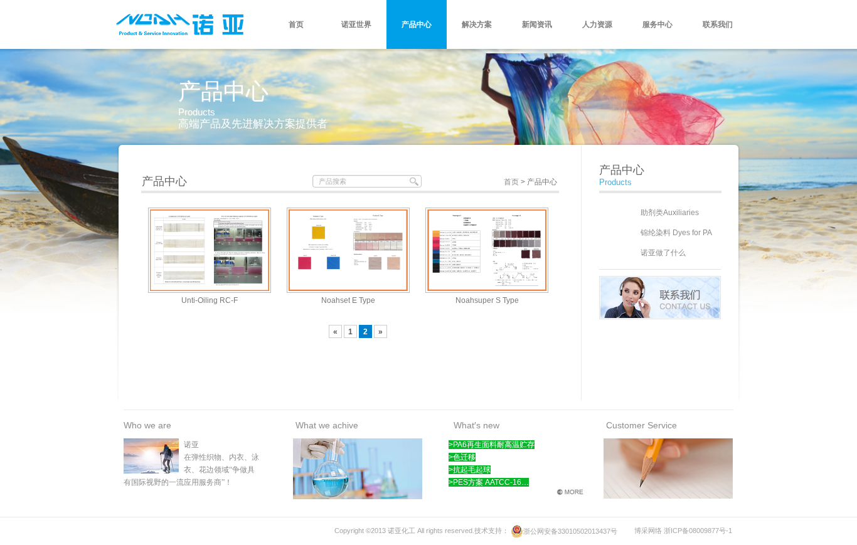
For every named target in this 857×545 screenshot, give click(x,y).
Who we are (147, 425)
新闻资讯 (537, 24)
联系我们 (718, 24)
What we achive (326, 425)
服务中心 (657, 24)
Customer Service (641, 425)
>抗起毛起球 (470, 469)
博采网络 (648, 530)
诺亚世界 (356, 24)
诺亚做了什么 (663, 252)
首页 (296, 24)
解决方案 (477, 24)
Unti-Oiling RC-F (209, 300)
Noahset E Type (348, 300)
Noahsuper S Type (487, 300)
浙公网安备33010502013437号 (570, 531)
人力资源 (597, 24)
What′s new (476, 425)
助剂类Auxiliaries (670, 212)
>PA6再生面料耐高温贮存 (492, 444)
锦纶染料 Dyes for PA (676, 232)
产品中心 (417, 24)
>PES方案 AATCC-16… (489, 482)
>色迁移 (462, 457)
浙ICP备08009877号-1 (698, 530)
